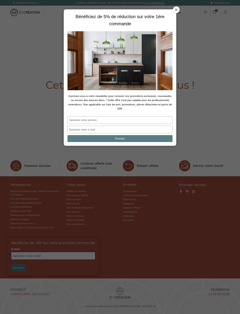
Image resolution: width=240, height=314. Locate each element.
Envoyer (120, 138)
